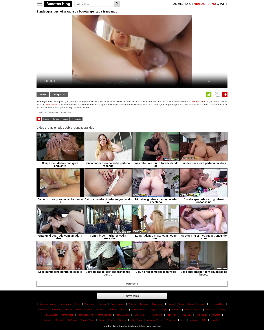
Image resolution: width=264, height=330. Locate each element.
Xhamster (171, 320)
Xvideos (194, 320)
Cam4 (171, 304)
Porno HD (171, 315)
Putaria (47, 320)
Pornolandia (201, 315)
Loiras (65, 119)
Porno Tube (185, 315)
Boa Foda (89, 304)
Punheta (216, 315)
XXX (204, 320)
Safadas (72, 320)
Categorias (132, 296)
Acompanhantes (48, 304)
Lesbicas (112, 309)
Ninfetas (176, 309)
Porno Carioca (104, 315)
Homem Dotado (84, 309)
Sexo (101, 320)
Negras (153, 309)
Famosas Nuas (217, 304)
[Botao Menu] (40, 4)
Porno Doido (140, 315)
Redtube (59, 320)
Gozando (56, 309)
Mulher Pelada (139, 309)
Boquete (102, 304)
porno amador (52, 104)
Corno (181, 304)
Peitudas (210, 309)
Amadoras (66, 304)
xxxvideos (215, 320)
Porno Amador (50, 315)
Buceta (46, 119)
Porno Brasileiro (85, 315)
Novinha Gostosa (193, 309)
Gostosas (43, 309)
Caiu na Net (157, 304)
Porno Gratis (156, 315)
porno (202, 101)
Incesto (100, 309)
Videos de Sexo (154, 320)
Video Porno (137, 320)
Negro (164, 309)
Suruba (122, 320)
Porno (222, 309)
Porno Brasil (67, 315)
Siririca (111, 320)
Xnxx (183, 320)
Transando (76, 119)
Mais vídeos (132, 284)
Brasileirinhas (117, 304)
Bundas (56, 119)
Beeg (77, 304)
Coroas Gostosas (196, 304)
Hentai (68, 309)
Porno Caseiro (122, 315)
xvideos (195, 101)
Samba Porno (87, 320)
